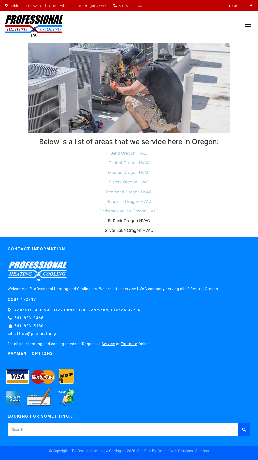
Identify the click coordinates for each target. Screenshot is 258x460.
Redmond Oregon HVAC (129, 191)
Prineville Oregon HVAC (129, 201)
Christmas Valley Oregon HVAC (129, 210)
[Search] (244, 429)
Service (108, 344)
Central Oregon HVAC (129, 162)
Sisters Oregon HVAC (129, 182)
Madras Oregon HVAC (129, 172)
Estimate (129, 344)
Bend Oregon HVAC (129, 153)
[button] (248, 26)
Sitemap (202, 451)
